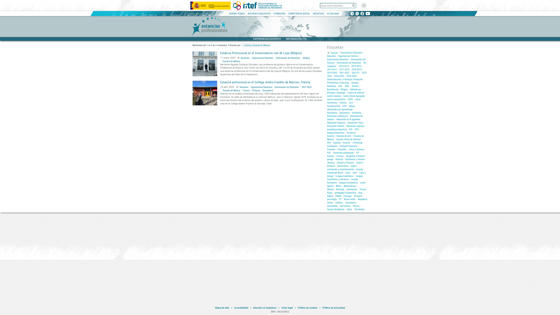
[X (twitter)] (357, 13)
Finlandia (342, 149)
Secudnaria (350, 202)
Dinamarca (332, 112)
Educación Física (355, 122)
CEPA (350, 99)
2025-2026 (351, 76)
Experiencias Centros (348, 56)
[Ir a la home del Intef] (257, 5)
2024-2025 (339, 76)
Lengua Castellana (344, 176)
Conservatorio (333, 106)
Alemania (331, 86)
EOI (350, 129)
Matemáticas (350, 186)
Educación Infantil (335, 126)
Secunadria (332, 206)
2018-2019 (357, 69)
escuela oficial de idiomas (348, 139)
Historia (339, 159)
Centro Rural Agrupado (354, 96)
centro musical (334, 96)
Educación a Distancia (337, 116)
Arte (340, 86)
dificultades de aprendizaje (340, 109)
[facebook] (362, 13)
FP (357, 152)
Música (330, 189)
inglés (353, 166)
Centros (334, 52)
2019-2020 (332, 72)
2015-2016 (356, 66)
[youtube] (367, 13)
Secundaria (267, 90)
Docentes (245, 58)
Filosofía (331, 149)
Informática (342, 166)
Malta (338, 186)
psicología (332, 199)
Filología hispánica (348, 146)
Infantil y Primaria (345, 162)
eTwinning (357, 142)
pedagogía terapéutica (345, 192)
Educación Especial (336, 122)
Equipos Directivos (335, 132)
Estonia (346, 142)
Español (337, 142)
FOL (329, 152)
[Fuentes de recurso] (364, 5)
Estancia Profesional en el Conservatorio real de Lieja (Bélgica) (261, 53)
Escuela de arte (344, 136)
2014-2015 (344, 66)
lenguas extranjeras (348, 182)
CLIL (351, 102)
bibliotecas (355, 89)
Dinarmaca (345, 112)
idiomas (331, 162)
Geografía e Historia (355, 156)
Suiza (349, 209)
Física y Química (356, 149)
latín (355, 172)
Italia (347, 172)
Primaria (256, 90)
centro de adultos (356, 92)
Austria (355, 86)
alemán (354, 82)
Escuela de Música (231, 61)
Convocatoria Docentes (351, 52)
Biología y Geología (336, 92)
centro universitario (336, 99)
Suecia (356, 206)
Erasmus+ (351, 132)
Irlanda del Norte (335, 172)
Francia (246, 90)
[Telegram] (352, 13)
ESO (329, 142)
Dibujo (352, 106)
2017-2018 (344, 69)
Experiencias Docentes (262, 58)
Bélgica (306, 58)
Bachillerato (332, 89)
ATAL (347, 86)
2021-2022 (307, 87)
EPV (357, 129)
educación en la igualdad (348, 119)
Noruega (340, 189)
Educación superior (355, 126)
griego (330, 159)
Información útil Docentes (288, 58)
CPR (344, 106)
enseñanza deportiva (337, 129)
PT (340, 199)
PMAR (338, 196)
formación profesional (343, 152)
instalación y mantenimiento (340, 169)
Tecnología (359, 209)
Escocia (330, 136)
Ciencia (343, 102)
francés (330, 156)
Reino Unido (349, 199)
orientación (352, 189)
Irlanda (359, 169)
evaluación (332, 146)
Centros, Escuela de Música (257, 45)
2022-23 (355, 72)
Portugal (348, 196)
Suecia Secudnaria (335, 209)
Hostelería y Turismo (355, 159)
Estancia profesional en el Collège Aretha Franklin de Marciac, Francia (265, 82)
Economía (356, 112)
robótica (339, 202)
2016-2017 (332, 69)
